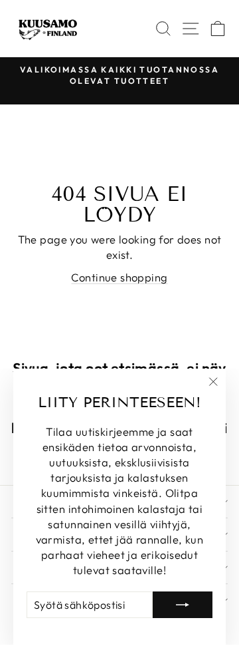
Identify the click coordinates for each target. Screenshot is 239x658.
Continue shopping (119, 277)
